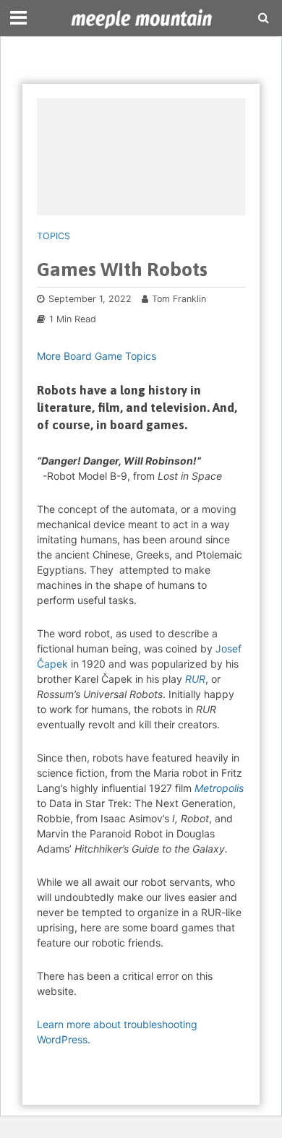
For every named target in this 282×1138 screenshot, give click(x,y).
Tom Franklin (179, 298)
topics (53, 235)
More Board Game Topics (96, 356)
